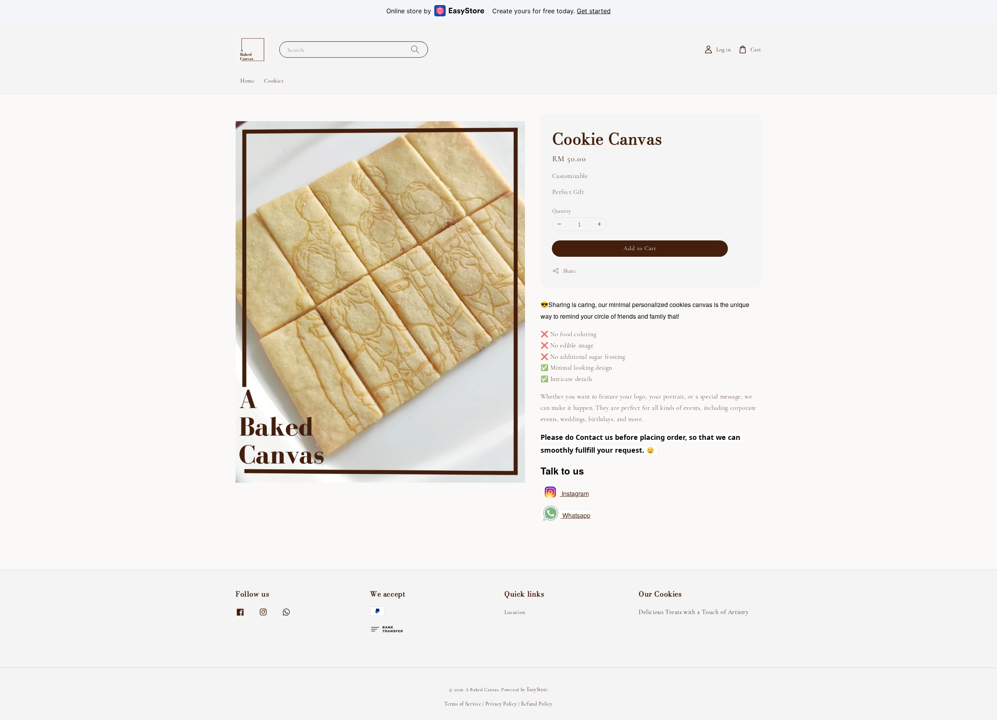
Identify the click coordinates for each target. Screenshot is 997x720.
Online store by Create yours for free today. (498, 11)
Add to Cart (640, 248)
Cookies (274, 81)
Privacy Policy (501, 704)
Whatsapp (575, 514)
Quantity (561, 211)
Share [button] (569, 271)
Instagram (574, 493)
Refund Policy (537, 704)
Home (247, 81)
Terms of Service (462, 704)
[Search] (415, 49)
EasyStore (537, 689)
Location (514, 612)
